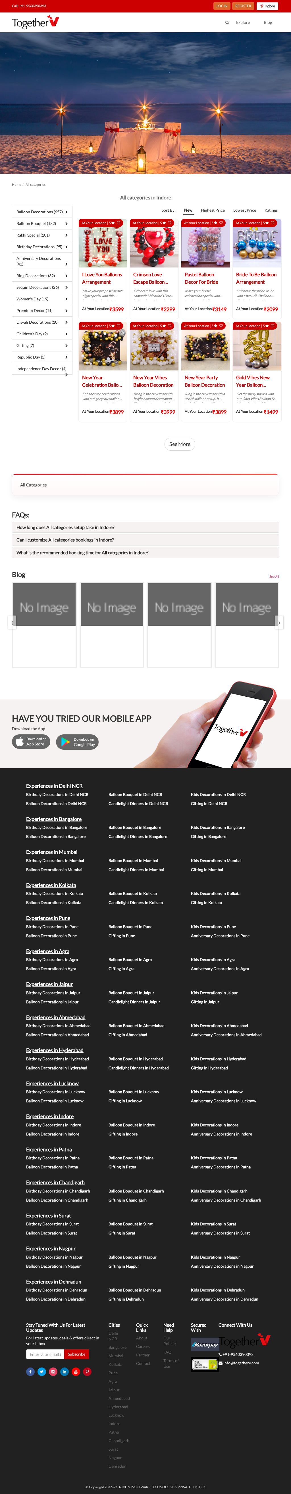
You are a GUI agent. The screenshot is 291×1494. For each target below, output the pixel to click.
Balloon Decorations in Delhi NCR (56, 803)
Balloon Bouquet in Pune (130, 926)
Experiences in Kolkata (51, 885)
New (188, 210)
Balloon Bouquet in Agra (130, 959)
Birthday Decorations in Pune (52, 926)
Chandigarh (119, 1440)
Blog (268, 22)
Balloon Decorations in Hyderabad (56, 1067)
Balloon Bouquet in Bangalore (135, 827)
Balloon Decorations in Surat (51, 1232)
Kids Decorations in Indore (214, 1124)
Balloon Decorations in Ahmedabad (57, 1034)
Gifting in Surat (122, 1232)
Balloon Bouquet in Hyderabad (136, 1058)
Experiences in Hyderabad (55, 1050)
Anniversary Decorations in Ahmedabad (226, 1034)
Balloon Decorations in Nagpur (53, 1266)
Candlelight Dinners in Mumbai (136, 869)
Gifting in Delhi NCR (209, 803)
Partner (143, 1354)
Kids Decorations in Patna (214, 1157)
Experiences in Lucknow (52, 1083)
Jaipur (114, 1389)
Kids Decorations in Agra (213, 959)
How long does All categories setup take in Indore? (65, 527)
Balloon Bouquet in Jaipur (131, 992)
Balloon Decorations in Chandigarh (57, 1200)
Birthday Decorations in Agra (52, 959)
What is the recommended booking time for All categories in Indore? (82, 552)
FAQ (167, 1352)
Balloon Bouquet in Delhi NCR (135, 794)
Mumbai (116, 1355)
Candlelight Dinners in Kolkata (136, 902)
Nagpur (115, 1457)
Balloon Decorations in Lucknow (55, 1100)
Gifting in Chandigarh (128, 1200)
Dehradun (117, 1466)
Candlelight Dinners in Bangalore (138, 836)
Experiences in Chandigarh (55, 1182)
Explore (243, 22)
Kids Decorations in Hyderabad (218, 1058)
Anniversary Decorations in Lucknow (223, 1100)
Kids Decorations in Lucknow (217, 1091)
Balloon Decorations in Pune (51, 935)
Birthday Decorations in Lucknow (55, 1091)
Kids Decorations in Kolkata (215, 893)
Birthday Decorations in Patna (53, 1157)
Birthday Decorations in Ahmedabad (58, 1025)
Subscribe (76, 1354)
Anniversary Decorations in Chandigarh (226, 1200)
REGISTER (243, 6)
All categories (35, 184)
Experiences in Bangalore (54, 819)
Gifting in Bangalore (208, 836)
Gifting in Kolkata (206, 902)
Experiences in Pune (48, 918)
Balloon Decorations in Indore (52, 1133)
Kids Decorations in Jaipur (214, 992)
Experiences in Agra (47, 951)
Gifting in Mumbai (207, 869)
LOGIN (222, 6)
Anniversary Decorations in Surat (220, 1232)
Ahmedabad (119, 1398)
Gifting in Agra (121, 968)
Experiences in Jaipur (49, 984)
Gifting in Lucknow (125, 1100)
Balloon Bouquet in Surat (131, 1223)
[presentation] (12, 622)
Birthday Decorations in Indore (53, 1124)
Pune (113, 1372)
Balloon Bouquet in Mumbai (133, 860)
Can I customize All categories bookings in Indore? (65, 539)
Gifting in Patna (122, 1166)
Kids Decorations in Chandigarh (219, 1191)
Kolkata (115, 1364)
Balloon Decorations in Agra (51, 968)
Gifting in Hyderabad (209, 1067)
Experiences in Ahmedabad (56, 1017)
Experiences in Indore (50, 1116)
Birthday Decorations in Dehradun (56, 1290)
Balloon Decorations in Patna (52, 1166)
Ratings (271, 210)
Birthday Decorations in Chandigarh (58, 1191)
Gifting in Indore (123, 1133)
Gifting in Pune (122, 935)
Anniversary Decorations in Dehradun (224, 1299)
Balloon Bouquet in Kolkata (133, 893)
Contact (143, 1363)
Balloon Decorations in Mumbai (54, 869)
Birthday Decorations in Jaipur (53, 992)
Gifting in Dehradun (126, 1299)
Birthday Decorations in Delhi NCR (57, 794)
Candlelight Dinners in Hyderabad (139, 1067)
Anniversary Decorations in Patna (221, 1166)
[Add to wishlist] (118, 223)
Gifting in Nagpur (124, 1266)
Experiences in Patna (49, 1149)
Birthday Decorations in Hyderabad (57, 1058)
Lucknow (116, 1415)
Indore (114, 1423)
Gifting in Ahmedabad (128, 1034)
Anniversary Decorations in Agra (220, 968)
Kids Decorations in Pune (213, 926)
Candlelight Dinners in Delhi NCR (138, 803)
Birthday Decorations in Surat (52, 1223)
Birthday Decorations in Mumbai (55, 860)
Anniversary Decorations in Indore (221, 1133)
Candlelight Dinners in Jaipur (134, 1001)
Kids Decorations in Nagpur (215, 1257)
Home (16, 184)
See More (179, 444)
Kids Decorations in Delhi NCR (218, 794)
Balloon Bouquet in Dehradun (135, 1290)
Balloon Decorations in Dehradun (56, 1299)
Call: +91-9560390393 (29, 6)
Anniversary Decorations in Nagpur (222, 1266)
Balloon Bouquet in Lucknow (134, 1091)
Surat (113, 1449)
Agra (113, 1381)
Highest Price (213, 210)
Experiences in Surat (48, 1215)
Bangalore (117, 1347)
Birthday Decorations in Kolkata (54, 893)
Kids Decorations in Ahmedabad (219, 1025)
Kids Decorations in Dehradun (218, 1290)
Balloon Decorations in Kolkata (53, 902)
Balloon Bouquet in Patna (131, 1157)
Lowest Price (244, 210)
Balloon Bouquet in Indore (132, 1124)
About (141, 1337)
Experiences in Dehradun (53, 1281)
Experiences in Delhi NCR (54, 786)
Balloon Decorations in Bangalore (56, 836)
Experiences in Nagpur (51, 1248)
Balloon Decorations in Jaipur (52, 1001)
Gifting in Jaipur (205, 1001)
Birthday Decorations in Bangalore (56, 827)
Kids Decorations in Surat (213, 1223)
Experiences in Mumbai (52, 852)
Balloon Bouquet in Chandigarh (136, 1191)
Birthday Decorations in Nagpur (54, 1257)
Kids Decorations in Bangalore (218, 827)
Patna (114, 1432)
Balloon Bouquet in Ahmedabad (137, 1025)
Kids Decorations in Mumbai (216, 860)
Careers (143, 1346)
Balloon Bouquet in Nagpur (133, 1257)
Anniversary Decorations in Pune (220, 935)
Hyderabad (118, 1406)
